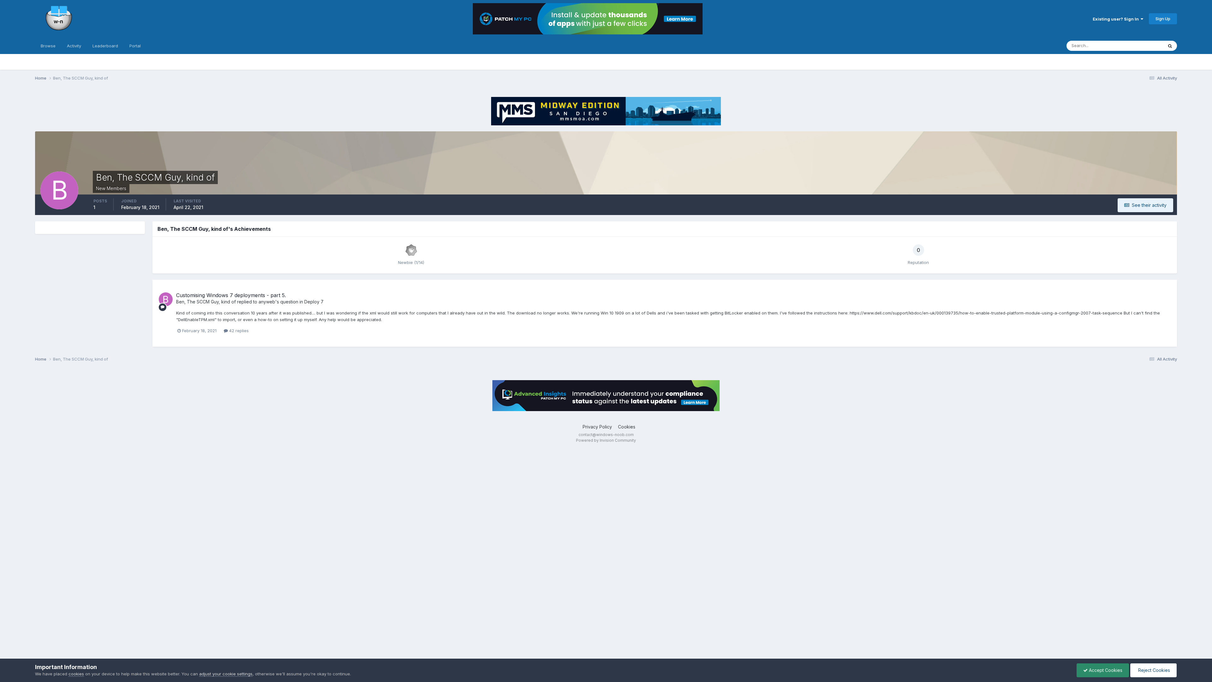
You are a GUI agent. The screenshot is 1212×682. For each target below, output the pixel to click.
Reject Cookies (1153, 670)
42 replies (238, 330)
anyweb (266, 301)
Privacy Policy (597, 426)
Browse (48, 45)
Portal (135, 45)
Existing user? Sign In (1117, 18)
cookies (76, 673)
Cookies (626, 426)
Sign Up (1163, 18)
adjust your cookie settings (225, 673)
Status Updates (1140, 45)
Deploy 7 (314, 301)
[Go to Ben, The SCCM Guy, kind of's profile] (166, 299)
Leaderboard (105, 45)
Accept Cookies (1105, 670)
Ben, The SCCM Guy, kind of (206, 301)
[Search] (1170, 46)
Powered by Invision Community (606, 440)
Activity (74, 45)
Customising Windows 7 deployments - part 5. (231, 295)
